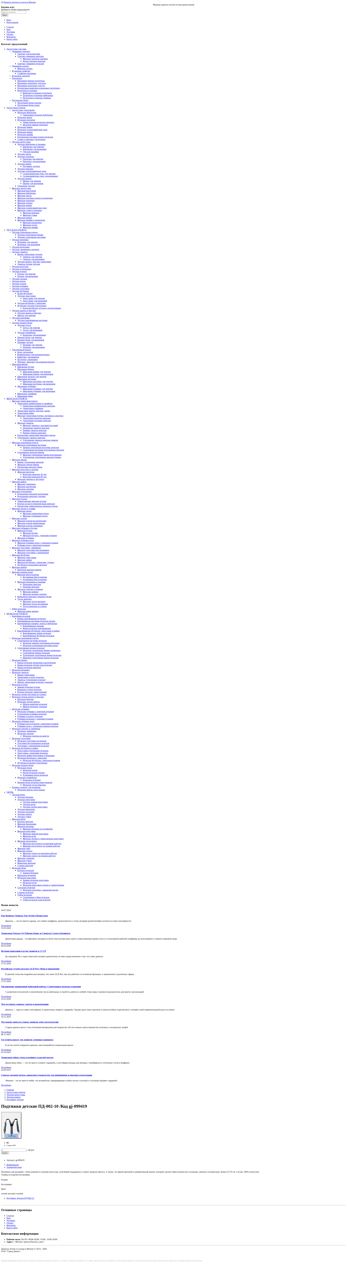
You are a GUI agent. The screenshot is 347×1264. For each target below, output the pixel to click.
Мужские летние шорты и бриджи (28, 697)
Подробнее (6, 925)
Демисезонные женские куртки (31, 501)
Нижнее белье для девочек (29, 337)
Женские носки (24, 511)
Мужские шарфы (25, 134)
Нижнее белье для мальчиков (30, 340)
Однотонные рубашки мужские (32, 714)
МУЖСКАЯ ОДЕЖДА (17, 614)
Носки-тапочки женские (34, 61)
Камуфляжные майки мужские (37, 633)
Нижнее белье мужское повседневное (34, 782)
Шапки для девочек (32, 181)
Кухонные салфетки (21, 71)
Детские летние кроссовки (35, 807)
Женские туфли (24, 861)
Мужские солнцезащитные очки (32, 129)
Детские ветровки (20, 240)
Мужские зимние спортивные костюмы (41, 643)
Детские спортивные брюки (30, 235)
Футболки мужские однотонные (32, 763)
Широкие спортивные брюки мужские (41, 658)
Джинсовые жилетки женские (37, 418)
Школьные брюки (25, 369)
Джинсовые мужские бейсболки (38, 115)
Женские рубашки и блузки (24, 528)
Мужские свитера (25, 733)
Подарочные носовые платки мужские (35, 137)
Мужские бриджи (25, 699)
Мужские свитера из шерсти (36, 736)
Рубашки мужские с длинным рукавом (35, 719)
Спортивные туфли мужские (36, 897)
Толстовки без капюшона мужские (33, 743)
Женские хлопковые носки (35, 516)
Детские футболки (20, 291)
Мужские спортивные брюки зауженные (41, 650)
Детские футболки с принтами (31, 303)
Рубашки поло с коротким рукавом (33, 545)
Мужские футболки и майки (25, 748)
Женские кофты (19, 482)
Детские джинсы (20, 252)
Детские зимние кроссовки (35, 802)
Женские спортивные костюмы (31, 445)
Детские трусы (24, 325)
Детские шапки (24, 178)
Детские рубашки (20, 286)
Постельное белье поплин (29, 103)
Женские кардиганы (26, 486)
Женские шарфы (30, 227)
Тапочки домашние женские (30, 56)
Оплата (10, 34)
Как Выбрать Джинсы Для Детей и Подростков (24, 916)
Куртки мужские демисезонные (32, 692)
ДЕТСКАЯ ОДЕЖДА (17, 230)
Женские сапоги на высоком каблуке (40, 853)
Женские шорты (19, 567)
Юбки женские (19, 609)
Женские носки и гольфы (23, 508)
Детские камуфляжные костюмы (32, 320)
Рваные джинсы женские (34, 433)
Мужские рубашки (20, 709)
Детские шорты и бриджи (24, 310)
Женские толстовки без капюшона (33, 550)
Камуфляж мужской (21, 616)
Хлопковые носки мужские (35, 775)
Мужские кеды (30, 883)
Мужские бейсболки (26, 112)
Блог (9, 29)
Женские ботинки (25, 826)
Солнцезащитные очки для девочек (39, 173)
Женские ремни (24, 205)
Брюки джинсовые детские (29, 254)
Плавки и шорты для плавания (26, 787)
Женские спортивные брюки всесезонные (42, 455)
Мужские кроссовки (26, 878)
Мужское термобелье (27, 777)
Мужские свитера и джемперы (26, 728)
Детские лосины (19, 279)
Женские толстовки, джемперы (26, 548)
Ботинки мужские (25, 870)
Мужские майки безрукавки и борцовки (36, 755)
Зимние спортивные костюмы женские (41, 447)
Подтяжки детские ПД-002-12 (20, 1198)
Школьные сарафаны (27, 394)
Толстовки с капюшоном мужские (33, 746)
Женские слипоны (25, 858)
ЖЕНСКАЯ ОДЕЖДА (17, 398)
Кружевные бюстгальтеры (35, 577)
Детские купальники (21, 269)
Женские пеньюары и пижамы (31, 582)
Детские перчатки (25, 156)
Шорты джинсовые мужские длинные (35, 682)
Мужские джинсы (20, 672)
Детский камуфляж (21, 318)
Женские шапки (24, 218)
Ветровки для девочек (27, 242)
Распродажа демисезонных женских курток (37, 506)
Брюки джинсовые (26, 675)
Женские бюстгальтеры (28, 574)
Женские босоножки (26, 824)
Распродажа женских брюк (29, 467)
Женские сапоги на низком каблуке (39, 856)
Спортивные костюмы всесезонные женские (43, 450)
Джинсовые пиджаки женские (37, 420)
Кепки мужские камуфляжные (37, 628)
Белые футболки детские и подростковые (42, 308)
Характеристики (14, 1167)
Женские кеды (29, 836)
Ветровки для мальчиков (28, 244)
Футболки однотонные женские (32, 565)
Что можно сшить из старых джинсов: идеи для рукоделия (30, 1022)
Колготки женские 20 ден (34, 474)
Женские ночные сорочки (35, 594)
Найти (4, 15)
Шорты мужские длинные (35, 706)
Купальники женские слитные (31, 496)
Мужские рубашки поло (23, 721)
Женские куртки (19, 499)
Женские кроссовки (26, 831)
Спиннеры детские (26, 186)
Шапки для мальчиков (33, 183)
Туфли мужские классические (36, 900)
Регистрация (12, 22)
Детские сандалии (25, 812)
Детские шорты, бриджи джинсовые (34, 262)
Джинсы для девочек (32, 257)
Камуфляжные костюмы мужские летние (36, 621)
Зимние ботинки (30, 873)
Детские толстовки (21, 288)
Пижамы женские (31, 587)
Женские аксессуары (21, 188)
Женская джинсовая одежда (25, 401)
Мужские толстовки (21, 738)
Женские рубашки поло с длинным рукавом (37, 543)
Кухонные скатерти (21, 76)
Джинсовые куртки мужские (30, 677)
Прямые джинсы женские (35, 430)
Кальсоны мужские (32, 780)
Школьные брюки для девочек (37, 372)
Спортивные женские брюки (30, 452)
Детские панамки (31, 151)
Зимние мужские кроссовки (36, 880)
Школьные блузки (25, 367)
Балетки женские (25, 821)
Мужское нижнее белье (22, 765)
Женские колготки (25, 472)
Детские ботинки (25, 797)
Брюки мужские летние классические (34, 665)
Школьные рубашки (26, 386)
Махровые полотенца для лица (31, 83)
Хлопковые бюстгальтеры (35, 579)
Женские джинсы (25, 423)
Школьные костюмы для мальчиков (39, 384)
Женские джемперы (26, 484)
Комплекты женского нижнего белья (34, 596)
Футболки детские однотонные (31, 306)
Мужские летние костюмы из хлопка (29, 694)
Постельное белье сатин (28, 105)
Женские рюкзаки (31, 213)
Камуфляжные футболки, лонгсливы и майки (38, 631)
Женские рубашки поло (23, 540)
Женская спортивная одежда (25, 442)
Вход (9, 20)
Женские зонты (24, 196)
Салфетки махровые (26, 73)
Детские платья (19, 284)
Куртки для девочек (26, 274)
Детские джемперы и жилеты (25, 249)
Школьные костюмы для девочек (38, 381)
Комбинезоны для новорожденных (33, 354)
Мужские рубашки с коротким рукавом (35, 711)
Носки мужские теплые (34, 772)
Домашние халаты (20, 66)
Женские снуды (30, 225)
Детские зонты (24, 154)
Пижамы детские (25, 342)
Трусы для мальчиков (32, 330)
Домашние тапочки (21, 51)
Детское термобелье (26, 332)
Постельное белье (20, 100)
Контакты (11, 37)
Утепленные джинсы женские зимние (40, 440)
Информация (13, 1165)
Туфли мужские (24, 895)
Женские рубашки (25, 538)
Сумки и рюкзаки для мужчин (31, 139)
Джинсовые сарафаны (33, 408)
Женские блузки (24, 530)
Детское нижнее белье (22, 323)
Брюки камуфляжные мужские (31, 618)
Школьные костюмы (26, 379)
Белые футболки (25, 293)
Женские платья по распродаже (31, 521)
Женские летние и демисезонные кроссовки (43, 839)
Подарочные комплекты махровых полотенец (38, 88)
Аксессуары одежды (16, 107)
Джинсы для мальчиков (33, 259)
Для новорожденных (21, 350)
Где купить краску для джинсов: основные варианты (27, 1040)
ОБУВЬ (10, 792)
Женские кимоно (30, 592)
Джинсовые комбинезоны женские (39, 406)
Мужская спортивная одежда (25, 638)
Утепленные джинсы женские (31, 438)
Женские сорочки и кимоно (30, 589)
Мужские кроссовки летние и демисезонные (43, 885)
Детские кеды (29, 804)
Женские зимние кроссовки (35, 834)
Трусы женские (24, 599)
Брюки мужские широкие (29, 667)
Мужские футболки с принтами (32, 758)
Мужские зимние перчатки (35, 125)
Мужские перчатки (26, 120)
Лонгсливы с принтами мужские (32, 753)
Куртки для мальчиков (27, 276)
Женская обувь (18, 819)
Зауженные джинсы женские (36, 428)
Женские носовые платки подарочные (35, 198)
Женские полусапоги (27, 841)
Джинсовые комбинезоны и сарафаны (35, 403)
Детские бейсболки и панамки (31, 144)
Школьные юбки (25, 396)
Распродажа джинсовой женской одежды (36, 435)
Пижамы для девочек (32, 345)
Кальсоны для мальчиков (34, 335)
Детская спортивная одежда (25, 232)
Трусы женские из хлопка (35, 606)
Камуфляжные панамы (33, 626)
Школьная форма (20, 364)
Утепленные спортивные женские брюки (42, 457)
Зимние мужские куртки (28, 687)
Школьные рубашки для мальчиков (39, 391)
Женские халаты (25, 68)
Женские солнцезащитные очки (32, 208)
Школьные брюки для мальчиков (38, 374)
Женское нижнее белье (22, 572)
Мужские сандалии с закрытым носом (40, 890)
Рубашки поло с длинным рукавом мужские (37, 726)
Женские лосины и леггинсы (30, 479)
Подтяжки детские (31, 166)
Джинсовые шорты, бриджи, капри (33, 411)
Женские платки (25, 203)
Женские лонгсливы (26, 557)
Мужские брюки (19, 660)
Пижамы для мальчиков (34, 347)
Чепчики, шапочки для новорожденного (36, 362)
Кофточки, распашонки (28, 357)
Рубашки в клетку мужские (30, 716)
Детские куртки (19, 271)
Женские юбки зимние (27, 611)
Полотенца (17, 78)
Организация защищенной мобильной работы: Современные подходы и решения (41, 986)
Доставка (11, 32)
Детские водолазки (21, 247)
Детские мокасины (26, 809)
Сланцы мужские (25, 892)
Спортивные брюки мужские (36, 653)
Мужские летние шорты (28, 702)
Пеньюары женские (32, 584)
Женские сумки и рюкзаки (29, 210)
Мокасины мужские (26, 875)
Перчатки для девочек (33, 159)
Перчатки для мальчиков (34, 161)
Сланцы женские (25, 865)
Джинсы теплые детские (28, 264)
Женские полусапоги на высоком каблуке (42, 843)
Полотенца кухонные (27, 90)
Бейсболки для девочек (33, 147)
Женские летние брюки (28, 464)
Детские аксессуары (21, 142)
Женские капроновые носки (36, 513)
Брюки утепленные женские (30, 462)
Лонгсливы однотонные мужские (33, 750)
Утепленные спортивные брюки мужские (42, 655)
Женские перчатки (26, 200)
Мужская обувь (19, 868)
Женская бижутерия (26, 191)
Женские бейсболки (26, 193)
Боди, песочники (25, 352)
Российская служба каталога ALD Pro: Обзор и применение (30, 969)
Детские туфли (24, 817)
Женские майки (24, 560)
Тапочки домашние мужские (30, 63)
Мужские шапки (25, 132)
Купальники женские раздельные (32, 494)
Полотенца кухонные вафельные (38, 95)
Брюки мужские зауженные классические (36, 662)
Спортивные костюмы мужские (32, 640)
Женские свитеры (25, 489)
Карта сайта (12, 39)
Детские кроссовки (26, 799)
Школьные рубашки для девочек (38, 389)
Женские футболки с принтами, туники (35, 562)
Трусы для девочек (31, 328)
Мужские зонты (24, 117)
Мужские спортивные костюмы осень (40, 645)
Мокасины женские (26, 863)
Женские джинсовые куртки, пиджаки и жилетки (40, 416)
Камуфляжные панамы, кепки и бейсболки (37, 623)
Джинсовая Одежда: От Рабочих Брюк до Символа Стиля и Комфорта (35, 933)
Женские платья (19, 518)
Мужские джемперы (26, 731)
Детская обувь (18, 794)
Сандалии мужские (26, 887)
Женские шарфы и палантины (31, 220)
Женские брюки (19, 460)
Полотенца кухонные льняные (37, 98)
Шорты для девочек (26, 315)
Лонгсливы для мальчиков (35, 301)
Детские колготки (20, 266)
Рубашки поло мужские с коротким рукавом (37, 724)
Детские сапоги (24, 814)
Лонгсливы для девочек (34, 298)
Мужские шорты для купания (31, 790)
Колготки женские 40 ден (34, 477)
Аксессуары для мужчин (23, 110)
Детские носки (19, 281)
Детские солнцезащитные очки (31, 171)
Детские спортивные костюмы (31, 237)
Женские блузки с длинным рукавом (40, 535)
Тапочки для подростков (28, 54)
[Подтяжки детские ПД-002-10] (11, 1138)
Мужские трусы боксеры (34, 785)
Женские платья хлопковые (30, 526)
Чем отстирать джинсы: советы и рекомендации (25, 1004)
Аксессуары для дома (16, 49)
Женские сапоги (24, 851)
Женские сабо (23, 848)
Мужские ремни (24, 127)
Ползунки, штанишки (27, 359)
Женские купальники (22, 491)
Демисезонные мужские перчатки (38, 122)
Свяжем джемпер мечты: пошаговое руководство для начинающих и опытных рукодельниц (46, 1075)
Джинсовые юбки (25, 413)
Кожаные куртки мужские (29, 689)
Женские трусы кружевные (35, 604)
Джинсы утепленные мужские (31, 680)
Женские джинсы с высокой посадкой (40, 425)
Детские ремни (24, 164)
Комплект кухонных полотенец (37, 93)
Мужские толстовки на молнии (31, 741)
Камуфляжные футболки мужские (38, 636)
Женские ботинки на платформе (38, 829)
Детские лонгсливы (26, 296)
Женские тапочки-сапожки (35, 59)
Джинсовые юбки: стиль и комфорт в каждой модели (27, 1057)
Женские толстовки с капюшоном (33, 552)
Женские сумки (30, 215)
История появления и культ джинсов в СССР (23, 951)
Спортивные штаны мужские (31, 648)
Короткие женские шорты (29, 570)
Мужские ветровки (21, 670)
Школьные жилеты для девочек (31, 376)
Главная (10, 27)
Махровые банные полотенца (31, 81)
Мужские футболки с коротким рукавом (41, 760)
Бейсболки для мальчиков (34, 149)
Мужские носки (24, 768)
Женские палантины (32, 222)
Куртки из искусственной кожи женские (36, 504)
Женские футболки (21, 555)
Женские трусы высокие (34, 601)
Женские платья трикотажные (31, 523)
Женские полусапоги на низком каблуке (41, 846)
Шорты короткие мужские (35, 704)
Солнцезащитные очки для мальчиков (40, 176)
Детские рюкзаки (25, 169)
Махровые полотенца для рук (31, 85)
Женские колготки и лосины (25, 469)
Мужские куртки (20, 684)
